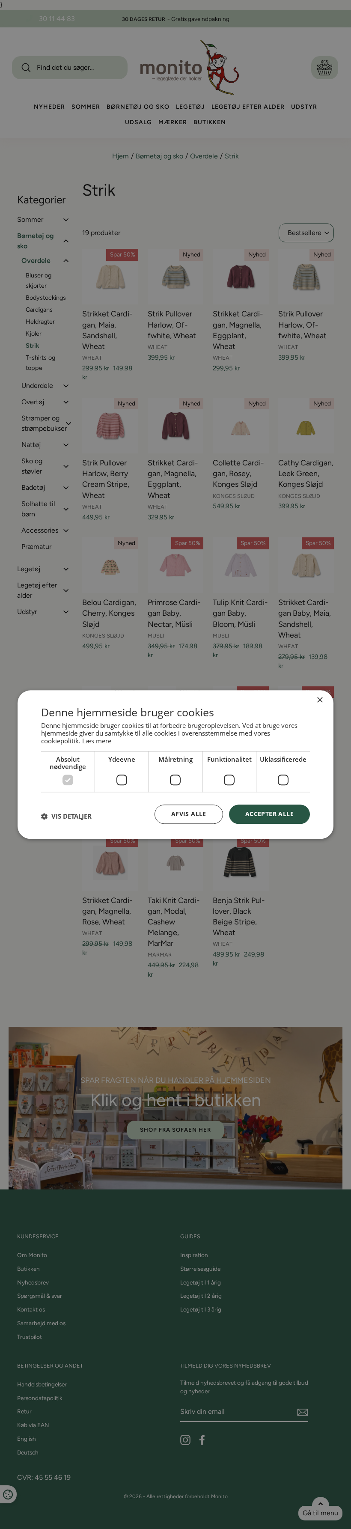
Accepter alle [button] (269, 814)
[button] (66, 816)
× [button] (319, 700)
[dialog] (175, 764)
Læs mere (96, 740)
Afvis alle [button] (188, 814)
